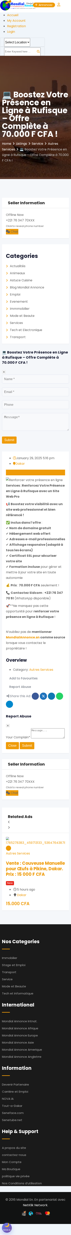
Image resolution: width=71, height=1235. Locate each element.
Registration (16, 26)
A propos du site (14, 1148)
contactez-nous (14, 1155)
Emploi (15, 294)
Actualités (17, 266)
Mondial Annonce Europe (20, 1035)
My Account (16, 20)
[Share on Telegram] (9, 704)
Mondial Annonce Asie (18, 1042)
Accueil (12, 15)
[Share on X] (43, 696)
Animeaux (17, 273)
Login (11, 31)
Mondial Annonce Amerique (22, 1050)
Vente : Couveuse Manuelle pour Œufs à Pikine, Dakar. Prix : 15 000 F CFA (35, 868)
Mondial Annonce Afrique (20, 1028)
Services (16, 323)
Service (7, 979)
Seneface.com (13, 1113)
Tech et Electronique (26, 330)
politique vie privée (16, 1176)
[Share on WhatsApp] (59, 696)
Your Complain (18, 737)
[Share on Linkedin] (51, 696)
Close (12, 745)
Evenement (19, 301)
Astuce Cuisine (21, 280)
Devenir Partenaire (15, 1084)
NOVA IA (8, 1099)
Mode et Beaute (22, 315)
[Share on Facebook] (35, 696)
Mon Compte (11, 1162)
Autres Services (41, 669)
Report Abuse (20, 687)
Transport (18, 337)
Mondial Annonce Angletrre (21, 1057)
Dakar (20, 463)
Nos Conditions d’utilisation (22, 1183)
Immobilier (9, 958)
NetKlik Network (35, 1205)
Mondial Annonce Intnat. (19, 1021)
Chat (14, 231)
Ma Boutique (11, 1169)
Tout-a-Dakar (12, 1106)
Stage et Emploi (13, 965)
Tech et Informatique (17, 993)
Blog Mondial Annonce (27, 287)
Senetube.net (12, 1120)
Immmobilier (20, 308)
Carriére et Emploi (15, 1091)
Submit (9, 440)
